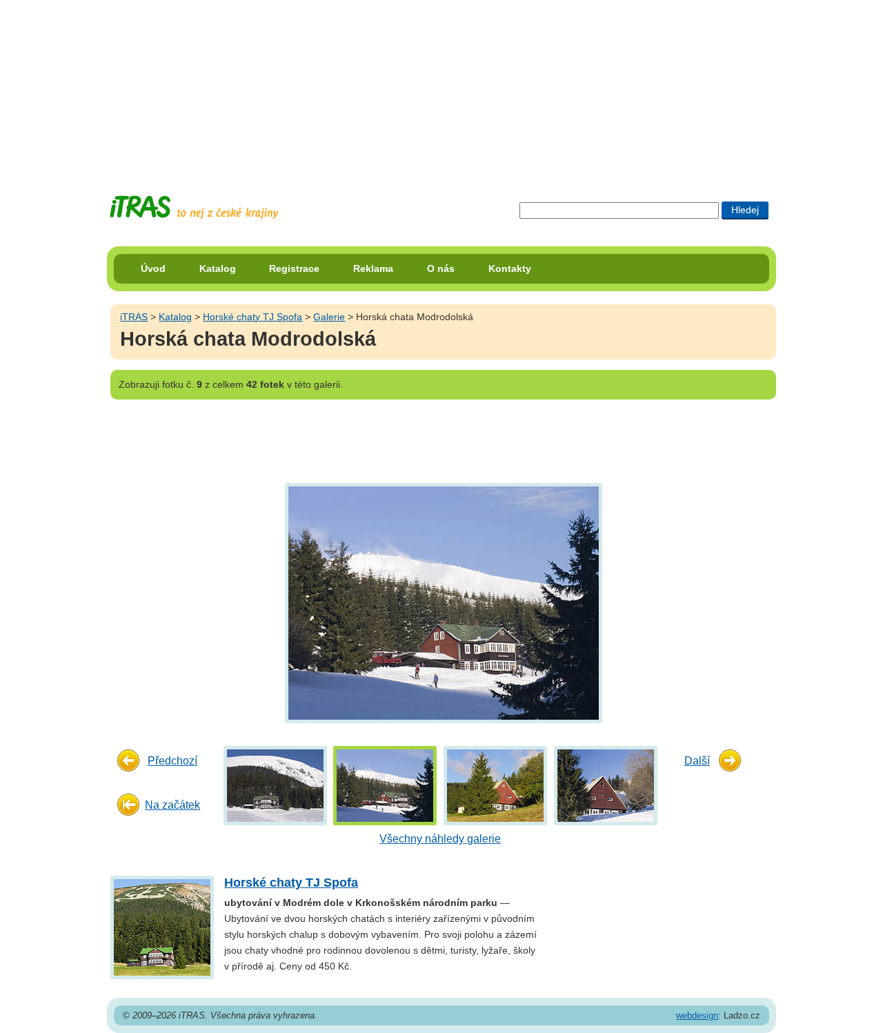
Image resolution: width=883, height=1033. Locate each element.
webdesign (697, 1015)
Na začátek (172, 805)
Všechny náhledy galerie (440, 839)
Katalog (217, 268)
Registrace (294, 268)
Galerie (329, 316)
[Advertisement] (441, 86)
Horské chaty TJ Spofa (252, 316)
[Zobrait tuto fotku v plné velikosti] (275, 785)
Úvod (153, 268)
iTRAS (134, 316)
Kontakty (509, 268)
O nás (441, 268)
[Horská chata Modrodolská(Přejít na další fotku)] (441, 602)
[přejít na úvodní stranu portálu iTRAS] (194, 207)
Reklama (373, 268)
